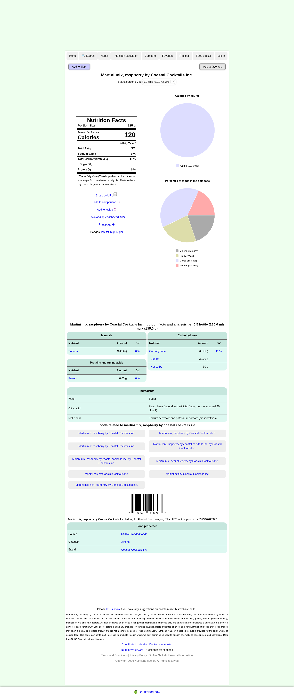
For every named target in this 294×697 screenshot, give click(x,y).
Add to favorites (212, 66)
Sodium (73, 351)
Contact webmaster (160, 644)
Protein (72, 378)
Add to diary (79, 66)
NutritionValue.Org (132, 649)
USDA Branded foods (134, 534)
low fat (105, 232)
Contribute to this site (134, 644)
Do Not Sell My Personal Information (171, 655)
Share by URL (104, 195)
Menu (72, 55)
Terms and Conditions (114, 655)
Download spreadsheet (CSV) (106, 217)
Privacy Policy (138, 655)
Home (104, 55)
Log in (221, 55)
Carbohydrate (157, 351)
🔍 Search (88, 55)
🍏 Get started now (147, 692)
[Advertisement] (147, 25)
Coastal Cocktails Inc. (134, 549)
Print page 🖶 (107, 224)
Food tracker (203, 55)
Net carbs (156, 366)
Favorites (167, 55)
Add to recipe (105, 209)
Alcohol (125, 541)
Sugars (155, 358)
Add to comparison (105, 202)
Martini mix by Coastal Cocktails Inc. (106, 474)
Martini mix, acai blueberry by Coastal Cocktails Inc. (187, 461)
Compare (150, 55)
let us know (113, 609)
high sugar (116, 232)
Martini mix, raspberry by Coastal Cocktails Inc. (106, 433)
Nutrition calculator (126, 55)
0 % (137, 351)
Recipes (184, 55)
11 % (219, 351)
